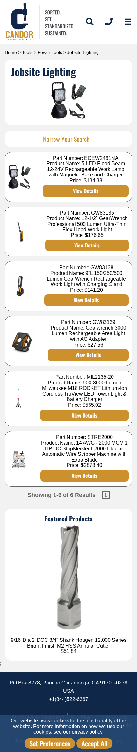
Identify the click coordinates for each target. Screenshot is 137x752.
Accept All (94, 743)
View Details (85, 191)
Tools (27, 52)
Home (11, 52)
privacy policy (87, 731)
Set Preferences (50, 743)
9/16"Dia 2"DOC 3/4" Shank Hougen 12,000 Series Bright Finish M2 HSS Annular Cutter (68, 642)
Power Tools (50, 52)
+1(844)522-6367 (68, 699)
